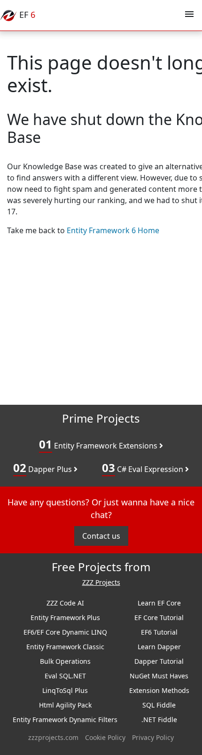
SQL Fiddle (159, 704)
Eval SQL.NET (65, 675)
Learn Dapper (159, 646)
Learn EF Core (159, 602)
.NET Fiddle (159, 719)
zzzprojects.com (53, 737)
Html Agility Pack (65, 704)
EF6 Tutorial (159, 632)
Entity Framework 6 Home (113, 230)
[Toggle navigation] (189, 15)
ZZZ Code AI (65, 602)
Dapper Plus (43, 467)
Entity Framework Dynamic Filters (65, 719)
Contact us (101, 536)
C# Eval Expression (143, 467)
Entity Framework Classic (65, 646)
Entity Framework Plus (65, 617)
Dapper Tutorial (159, 661)
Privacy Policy (153, 737)
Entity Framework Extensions (99, 444)
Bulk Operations (65, 661)
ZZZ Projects (101, 583)
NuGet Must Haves (159, 675)
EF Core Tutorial (159, 617)
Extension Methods (159, 690)
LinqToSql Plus (65, 690)
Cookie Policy (105, 737)
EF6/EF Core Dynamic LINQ (65, 632)
